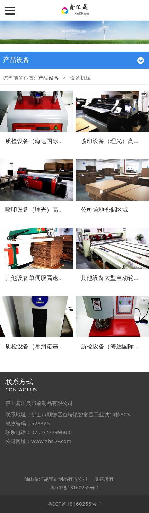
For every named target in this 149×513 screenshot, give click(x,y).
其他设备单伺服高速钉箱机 (40, 278)
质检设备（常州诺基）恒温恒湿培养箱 (55, 346)
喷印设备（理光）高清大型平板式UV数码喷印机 (68, 209)
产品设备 (48, 77)
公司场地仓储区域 (104, 209)
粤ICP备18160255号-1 (74, 487)
